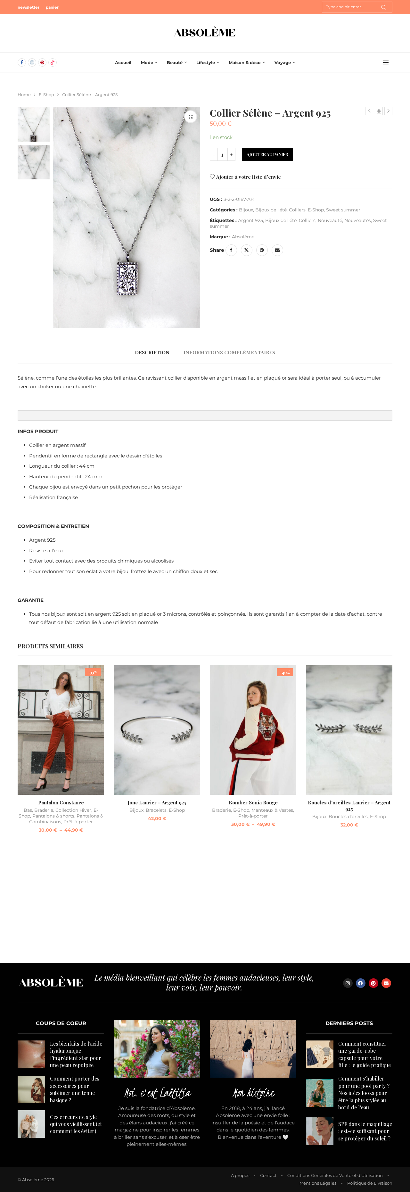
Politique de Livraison (369, 1183)
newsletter (28, 7)
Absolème (243, 237)
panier (52, 7)
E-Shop (46, 94)
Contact (268, 1175)
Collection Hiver (73, 810)
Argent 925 (250, 220)
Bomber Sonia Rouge (253, 802)
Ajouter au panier (267, 154)
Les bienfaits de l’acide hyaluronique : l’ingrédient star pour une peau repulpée (76, 1054)
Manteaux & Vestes (272, 810)
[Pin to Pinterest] (262, 250)
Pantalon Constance (61, 802)
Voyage (283, 62)
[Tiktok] (52, 62)
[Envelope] (386, 983)
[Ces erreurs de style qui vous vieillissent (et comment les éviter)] (31, 1124)
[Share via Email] (277, 250)
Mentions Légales (317, 1183)
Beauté (175, 62)
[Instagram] (32, 62)
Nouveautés (357, 220)
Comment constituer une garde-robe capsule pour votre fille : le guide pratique (364, 1054)
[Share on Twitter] (246, 250)
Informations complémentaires (229, 352)
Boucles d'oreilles (348, 816)
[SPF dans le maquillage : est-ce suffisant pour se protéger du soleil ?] (319, 1131)
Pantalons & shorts (53, 816)
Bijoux (246, 210)
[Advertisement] (205, 902)
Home (24, 94)
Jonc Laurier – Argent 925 (156, 802)
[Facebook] (22, 62)
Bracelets (156, 810)
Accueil (123, 62)
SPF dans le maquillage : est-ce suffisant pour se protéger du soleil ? (365, 1131)
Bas (28, 810)
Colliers (297, 210)
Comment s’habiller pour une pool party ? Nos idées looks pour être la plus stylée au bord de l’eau (364, 1093)
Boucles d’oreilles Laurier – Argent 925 (349, 805)
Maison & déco (245, 62)
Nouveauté (330, 220)
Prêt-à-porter (78, 822)
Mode (147, 62)
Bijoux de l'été (271, 210)
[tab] (152, 352)
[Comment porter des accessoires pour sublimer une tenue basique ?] (31, 1089)
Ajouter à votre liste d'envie (248, 177)
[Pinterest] (42, 62)
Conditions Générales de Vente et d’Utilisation (335, 1175)
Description (152, 352)
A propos (240, 1175)
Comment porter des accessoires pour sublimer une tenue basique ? (74, 1089)
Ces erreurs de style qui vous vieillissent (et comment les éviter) (76, 1124)
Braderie (43, 810)
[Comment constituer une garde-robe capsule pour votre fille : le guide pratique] (319, 1054)
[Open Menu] (386, 62)
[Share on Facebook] (231, 250)
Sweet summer (343, 210)
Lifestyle (205, 62)
